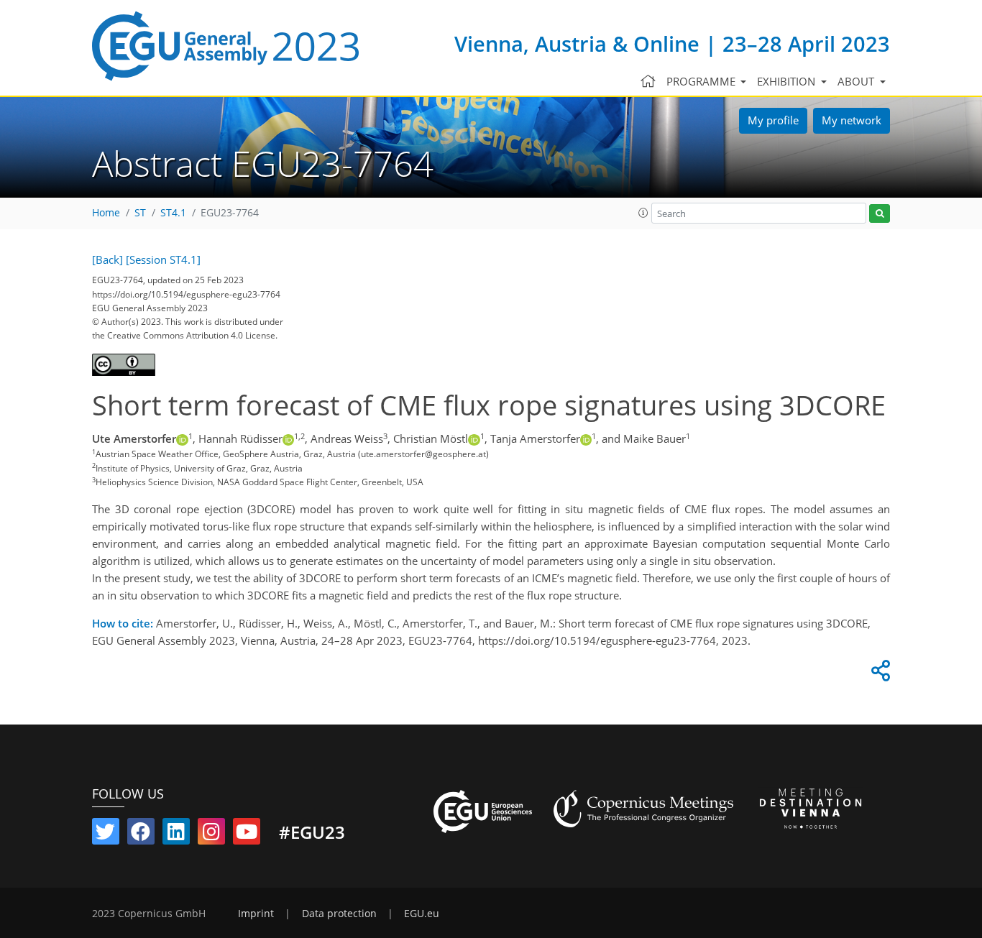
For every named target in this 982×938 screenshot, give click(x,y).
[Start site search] (879, 214)
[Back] (107, 259)
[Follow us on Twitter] (105, 834)
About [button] (857, 81)
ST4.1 (173, 212)
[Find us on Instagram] (211, 834)
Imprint (256, 913)
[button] (643, 212)
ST (140, 212)
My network (851, 120)
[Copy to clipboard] (878, 674)
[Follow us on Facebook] (141, 834)
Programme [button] (702, 81)
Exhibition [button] (787, 81)
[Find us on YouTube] (246, 834)
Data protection (339, 913)
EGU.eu (421, 913)
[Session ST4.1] (163, 259)
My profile (773, 120)
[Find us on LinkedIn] (176, 834)
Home (106, 212)
